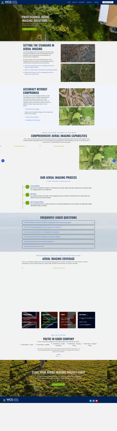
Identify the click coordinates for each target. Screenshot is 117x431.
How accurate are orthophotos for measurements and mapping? (41, 232)
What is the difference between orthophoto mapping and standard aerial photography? (47, 222)
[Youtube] (96, 401)
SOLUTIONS (81, 2)
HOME (69, 2)
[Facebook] (93, 401)
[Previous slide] (3, 160)
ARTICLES (96, 2)
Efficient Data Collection (32, 117)
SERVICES (89, 2)
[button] (39, 109)
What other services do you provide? (34, 246)
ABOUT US (74, 2)
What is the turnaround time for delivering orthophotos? (39, 241)
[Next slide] (114, 160)
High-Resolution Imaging (32, 109)
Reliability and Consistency (33, 120)
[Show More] (58, 169)
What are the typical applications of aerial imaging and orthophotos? (42, 227)
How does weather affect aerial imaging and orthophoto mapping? (42, 237)
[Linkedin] (90, 401)
